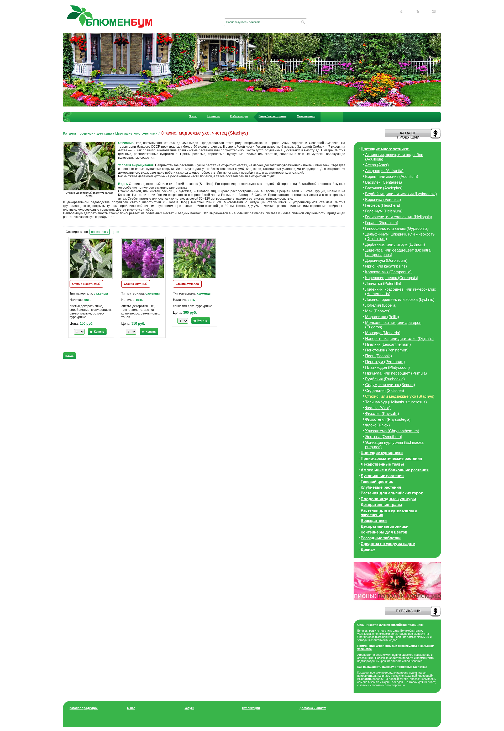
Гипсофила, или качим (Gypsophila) (397, 228)
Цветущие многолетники (136, 133)
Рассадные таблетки (381, 538)
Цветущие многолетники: (385, 149)
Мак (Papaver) (378, 311)
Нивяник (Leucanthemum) (388, 344)
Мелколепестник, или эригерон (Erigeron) (393, 324)
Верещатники (374, 520)
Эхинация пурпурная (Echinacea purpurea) (394, 444)
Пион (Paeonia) (378, 356)
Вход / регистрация (272, 116)
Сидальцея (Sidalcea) (384, 390)
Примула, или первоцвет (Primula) (396, 373)
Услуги (189, 707)
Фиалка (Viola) (378, 407)
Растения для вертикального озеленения (389, 512)
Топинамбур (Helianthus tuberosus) (396, 402)
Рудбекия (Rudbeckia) (385, 379)
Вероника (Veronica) (383, 199)
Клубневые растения (381, 487)
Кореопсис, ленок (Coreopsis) (391, 277)
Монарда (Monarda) (382, 332)
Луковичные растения (382, 475)
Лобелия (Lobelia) (381, 305)
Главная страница (402, 11)
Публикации (239, 116)
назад (69, 355)
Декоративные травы (381, 504)
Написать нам (434, 11)
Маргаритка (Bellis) (382, 316)
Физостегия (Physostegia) (388, 419)
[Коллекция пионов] (397, 599)
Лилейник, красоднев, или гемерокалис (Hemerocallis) (400, 291)
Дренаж (368, 549)
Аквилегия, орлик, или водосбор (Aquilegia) (394, 156)
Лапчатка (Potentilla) (383, 283)
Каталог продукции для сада (87, 133)
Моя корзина (306, 116)
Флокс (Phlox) (377, 425)
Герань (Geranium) (381, 222)
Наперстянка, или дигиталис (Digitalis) (399, 338)
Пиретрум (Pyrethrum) (385, 361)
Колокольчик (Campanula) (388, 272)
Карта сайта (418, 11)
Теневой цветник (377, 481)
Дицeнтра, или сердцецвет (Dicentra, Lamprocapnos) (398, 252)
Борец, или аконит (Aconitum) (391, 176)
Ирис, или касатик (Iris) (386, 266)
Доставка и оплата (313, 707)
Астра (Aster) (377, 165)
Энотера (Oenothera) (383, 436)
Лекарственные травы (382, 464)
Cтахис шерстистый (86, 283)
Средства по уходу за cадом (388, 543)
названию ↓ (99, 232)
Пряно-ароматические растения (391, 458)
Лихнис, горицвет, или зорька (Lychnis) (399, 299)
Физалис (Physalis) (382, 413)
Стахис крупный (136, 283)
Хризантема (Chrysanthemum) (392, 431)
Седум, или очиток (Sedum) (390, 384)
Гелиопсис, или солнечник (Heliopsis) (398, 217)
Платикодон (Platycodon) (387, 367)
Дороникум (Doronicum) (386, 260)
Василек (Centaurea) (383, 182)
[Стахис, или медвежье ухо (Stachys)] (90, 190)
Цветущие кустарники (382, 452)
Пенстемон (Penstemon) (386, 350)
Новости (213, 116)
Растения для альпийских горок (392, 493)
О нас (193, 116)
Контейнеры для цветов (384, 532)
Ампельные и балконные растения (395, 470)
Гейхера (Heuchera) (382, 205)
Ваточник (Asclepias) (383, 188)
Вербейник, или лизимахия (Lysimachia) (401, 193)
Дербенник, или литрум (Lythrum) (395, 244)
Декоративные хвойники (384, 526)
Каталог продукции (84, 707)
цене (115, 232)
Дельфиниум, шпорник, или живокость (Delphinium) (400, 236)
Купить (99, 331)
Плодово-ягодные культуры (388, 499)
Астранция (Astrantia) (384, 170)
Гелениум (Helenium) (383, 211)
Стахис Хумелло (187, 283)
